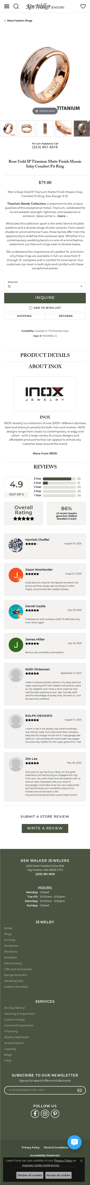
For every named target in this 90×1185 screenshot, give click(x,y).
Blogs (8, 1055)
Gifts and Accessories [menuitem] (18, 969)
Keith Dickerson (37, 669)
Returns (66, 316)
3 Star (37, 487)
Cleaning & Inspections (19, 1014)
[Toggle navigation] (6, 6)
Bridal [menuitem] (8, 928)
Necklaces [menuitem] (11, 946)
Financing (11, 1031)
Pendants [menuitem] (10, 951)
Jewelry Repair (14, 1043)
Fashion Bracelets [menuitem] (16, 987)
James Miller (35, 639)
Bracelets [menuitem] (10, 957)
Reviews (45, 467)
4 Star (37, 483)
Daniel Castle (35, 606)
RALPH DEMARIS (38, 716)
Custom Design (14, 1019)
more (62, 216)
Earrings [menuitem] (9, 940)
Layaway (10, 1049)
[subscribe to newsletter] (79, 1090)
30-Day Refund (14, 1008)
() (79, 479)
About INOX (45, 367)
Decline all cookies (30, 1175)
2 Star (37, 491)
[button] (16, 6)
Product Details (45, 356)
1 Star (37, 495)
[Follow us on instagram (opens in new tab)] (45, 1114)
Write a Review (45, 828)
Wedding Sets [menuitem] (13, 981)
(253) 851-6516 (45, 147)
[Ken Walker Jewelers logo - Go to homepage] (45, 6)
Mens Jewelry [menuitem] (13, 963)
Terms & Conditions (56, 1148)
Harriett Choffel (37, 540)
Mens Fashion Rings (19, 21)
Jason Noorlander (39, 569)
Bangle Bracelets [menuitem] (15, 975)
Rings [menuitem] (8, 934)
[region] (45, 75)
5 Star (37, 479)
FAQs (7, 1060)
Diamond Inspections (18, 1025)
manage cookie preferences (40, 1165)
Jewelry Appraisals (16, 1037)
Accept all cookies (58, 1175)
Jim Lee (31, 759)
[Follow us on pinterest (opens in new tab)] (55, 1114)
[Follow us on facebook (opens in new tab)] (35, 1114)
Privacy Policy (31, 1148)
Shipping (24, 316)
